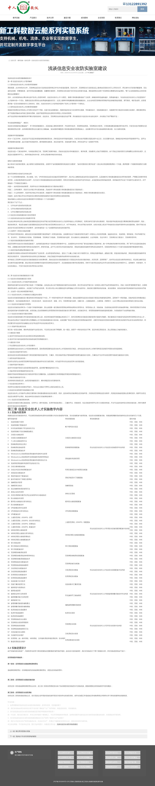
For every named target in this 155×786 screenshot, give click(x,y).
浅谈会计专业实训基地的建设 (25, 736)
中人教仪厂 (91, 72)
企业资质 (101, 18)
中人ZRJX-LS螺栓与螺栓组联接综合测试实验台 (113, 757)
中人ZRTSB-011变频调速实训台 (113, 753)
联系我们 (118, 18)
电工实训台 (85, 781)
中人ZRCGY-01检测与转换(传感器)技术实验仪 (85, 753)
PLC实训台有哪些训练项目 (85, 767)
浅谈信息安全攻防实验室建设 (67, 724)
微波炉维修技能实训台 (66, 762)
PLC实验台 (71, 781)
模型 (60, 129)
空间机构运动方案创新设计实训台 (113, 767)
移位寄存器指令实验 (22, 731)
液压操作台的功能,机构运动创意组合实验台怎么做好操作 (113, 762)
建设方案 (67, 18)
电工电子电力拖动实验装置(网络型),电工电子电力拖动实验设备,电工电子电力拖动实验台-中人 (132, 762)
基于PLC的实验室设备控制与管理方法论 (132, 767)
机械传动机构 (93, 781)
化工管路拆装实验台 (85, 762)
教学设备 (16, 18)
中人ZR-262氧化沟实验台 (132, 757)
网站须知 (135, 18)
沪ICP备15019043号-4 (60, 781)
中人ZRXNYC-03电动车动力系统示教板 (66, 757)
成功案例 (84, 18)
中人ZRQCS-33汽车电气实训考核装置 (132, 753)
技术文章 (50, 18)
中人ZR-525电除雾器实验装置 (85, 757)
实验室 (22, 78)
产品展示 (33, 18)
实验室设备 (78, 781)
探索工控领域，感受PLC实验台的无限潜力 (66, 767)
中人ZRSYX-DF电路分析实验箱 (66, 753)
